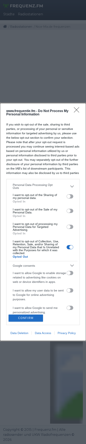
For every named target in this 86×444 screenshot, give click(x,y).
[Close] (78, 111)
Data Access (43, 333)
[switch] (70, 196)
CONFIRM (26, 318)
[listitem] (43, 186)
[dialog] (43, 222)
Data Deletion (19, 333)
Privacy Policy (67, 333)
